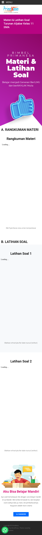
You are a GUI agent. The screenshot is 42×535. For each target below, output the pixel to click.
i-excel (26, 528)
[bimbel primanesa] (9, 9)
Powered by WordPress (11, 528)
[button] (5, 530)
